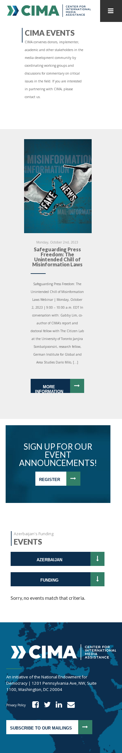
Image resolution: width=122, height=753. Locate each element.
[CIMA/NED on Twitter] (45, 705)
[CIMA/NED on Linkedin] (57, 705)
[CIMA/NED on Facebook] (33, 705)
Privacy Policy (16, 705)
